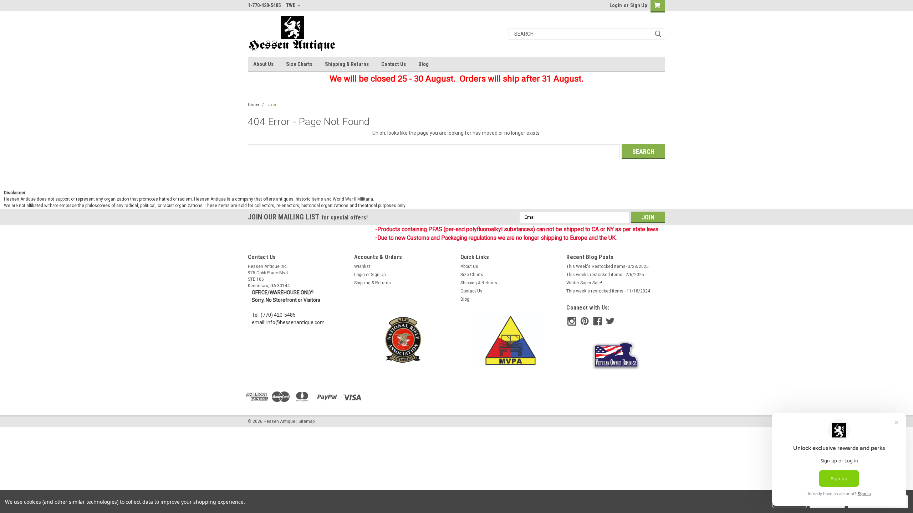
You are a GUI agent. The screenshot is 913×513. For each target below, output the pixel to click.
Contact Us (393, 64)
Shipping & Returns (347, 64)
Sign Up (638, 5)
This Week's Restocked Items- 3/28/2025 (607, 266)
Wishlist (362, 266)
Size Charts (299, 64)
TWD (291, 5)
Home (254, 104)
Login (615, 5)
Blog (423, 64)
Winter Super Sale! (584, 282)
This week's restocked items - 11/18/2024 (608, 291)
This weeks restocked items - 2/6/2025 (605, 274)
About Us (263, 64)
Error (271, 104)
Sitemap (307, 421)
